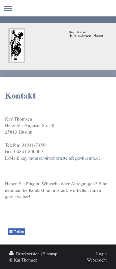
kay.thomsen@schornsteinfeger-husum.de (60, 158)
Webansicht (97, 260)
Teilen (18, 232)
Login (101, 254)
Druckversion (28, 254)
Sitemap (50, 254)
